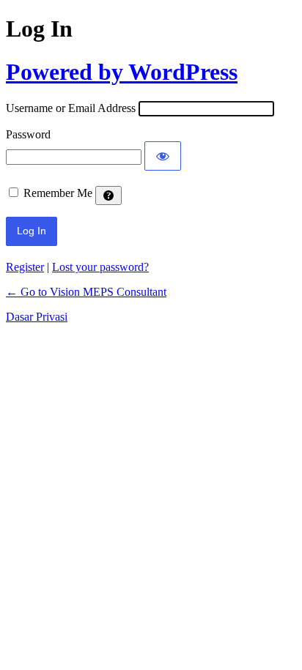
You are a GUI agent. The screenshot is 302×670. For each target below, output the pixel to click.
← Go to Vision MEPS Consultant (86, 292)
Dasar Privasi (36, 316)
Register (25, 267)
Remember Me (57, 193)
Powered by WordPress (121, 72)
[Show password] (162, 156)
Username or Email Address (71, 108)
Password (28, 134)
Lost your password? (100, 267)
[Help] (108, 195)
